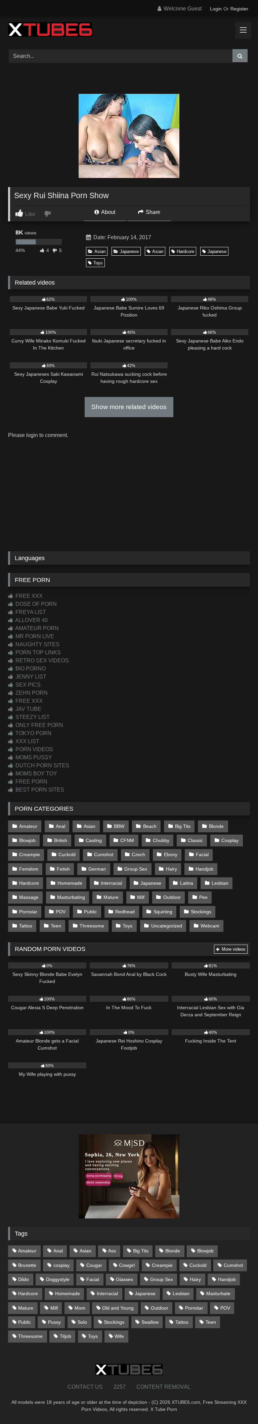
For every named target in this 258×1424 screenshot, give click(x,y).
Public (90, 911)
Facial (202, 854)
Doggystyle (58, 1279)
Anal (60, 826)
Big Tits (182, 826)
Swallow (150, 1322)
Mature (111, 897)
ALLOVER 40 (31, 620)
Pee (203, 897)
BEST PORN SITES (39, 790)
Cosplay (230, 840)
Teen (56, 925)
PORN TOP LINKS (37, 652)
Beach (150, 826)
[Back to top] (237, 1404)
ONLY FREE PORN (38, 725)
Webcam (210, 925)
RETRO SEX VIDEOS (41, 660)
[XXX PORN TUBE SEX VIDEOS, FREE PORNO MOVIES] (129, 30)
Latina (186, 883)
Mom (80, 1308)
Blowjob (27, 840)
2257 (120, 1387)
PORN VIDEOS (33, 749)
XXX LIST (26, 741)
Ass (112, 1250)
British (60, 840)
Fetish (63, 869)
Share (152, 212)
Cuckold (67, 854)
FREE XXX (28, 596)
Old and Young (118, 1308)
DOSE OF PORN (35, 604)
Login (216, 8)
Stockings (201, 911)
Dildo (23, 1279)
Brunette (27, 1265)
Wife (119, 1336)
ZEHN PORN (31, 693)
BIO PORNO (30, 668)
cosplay (61, 1265)
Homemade (69, 883)
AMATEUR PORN (36, 628)
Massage (29, 897)
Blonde (216, 826)
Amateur (28, 826)
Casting (94, 840)
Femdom (28, 869)
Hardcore (185, 251)
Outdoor (172, 897)
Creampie (29, 854)
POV (61, 911)
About (107, 212)
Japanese (129, 251)
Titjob (65, 1336)
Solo (82, 1322)
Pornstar (28, 911)
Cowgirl (127, 1265)
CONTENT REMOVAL (163, 1387)
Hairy (171, 869)
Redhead (125, 911)
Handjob (204, 869)
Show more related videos (129, 406)
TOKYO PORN (32, 733)
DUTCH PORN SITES (41, 765)
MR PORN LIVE (34, 636)
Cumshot (103, 854)
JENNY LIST (30, 677)
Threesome (92, 925)
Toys (98, 262)
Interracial (111, 883)
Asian (99, 251)
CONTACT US (85, 1387)
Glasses (124, 1279)
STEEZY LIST (32, 717)
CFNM (127, 840)
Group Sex (135, 869)
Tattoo (25, 925)
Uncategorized (166, 925)
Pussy (54, 1322)
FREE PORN (30, 781)
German (97, 869)
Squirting (163, 911)
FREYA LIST (30, 612)
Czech (138, 854)
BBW (119, 826)
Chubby (161, 840)
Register (239, 8)
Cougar (94, 1265)
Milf (140, 897)
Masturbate (218, 1293)
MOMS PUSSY (33, 757)
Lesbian (220, 883)
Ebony (170, 854)
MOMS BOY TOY (35, 773)
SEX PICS (27, 685)
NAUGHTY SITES (36, 644)
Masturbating (71, 897)
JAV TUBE (27, 709)
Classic (195, 840)
